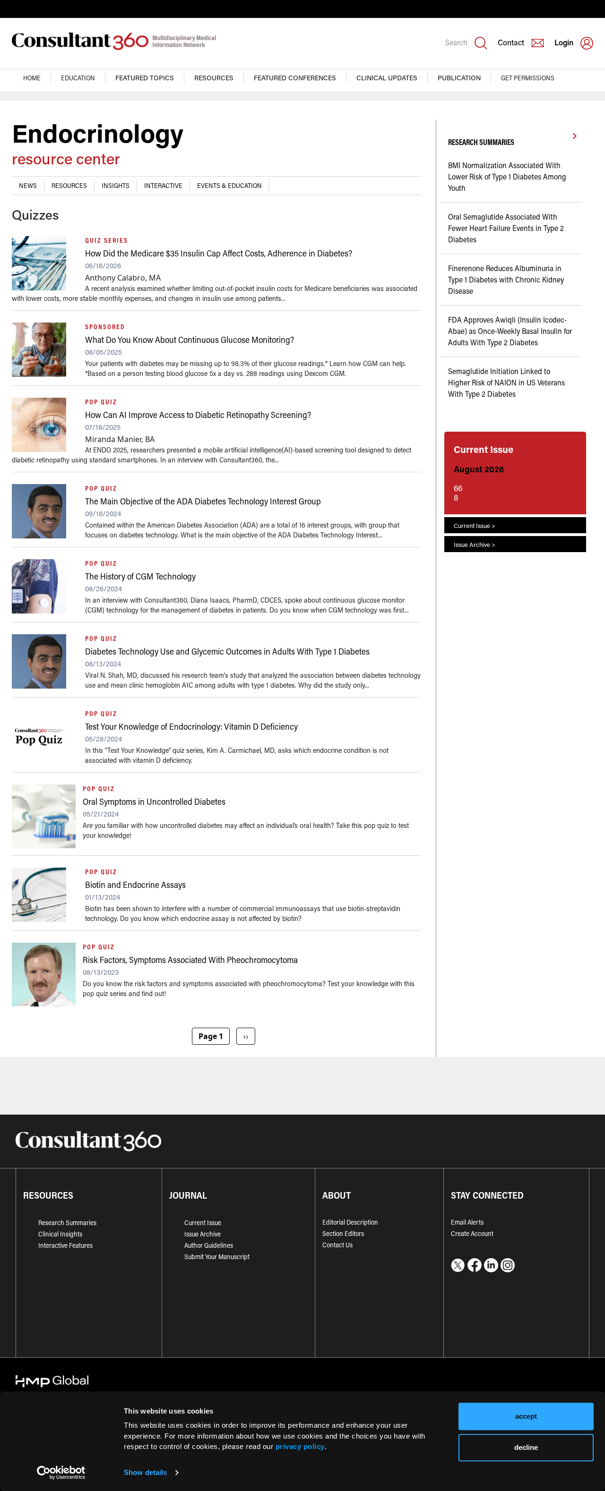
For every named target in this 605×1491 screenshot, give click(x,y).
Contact (511, 42)
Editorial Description (350, 1222)
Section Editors (343, 1233)
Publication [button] (459, 77)
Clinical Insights (60, 1233)
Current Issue (202, 1222)
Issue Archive (202, 1233)
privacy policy (300, 1446)
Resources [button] (213, 77)
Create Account (472, 1233)
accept (526, 1416)
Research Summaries (67, 1222)
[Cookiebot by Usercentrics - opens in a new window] (61, 1472)
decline (526, 1447)
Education (78, 77)
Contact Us (337, 1244)
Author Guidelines (208, 1245)
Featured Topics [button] (144, 77)
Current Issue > (474, 525)
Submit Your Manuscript (217, 1256)
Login (563, 42)
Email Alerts (467, 1222)
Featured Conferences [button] (295, 77)
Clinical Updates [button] (386, 77)
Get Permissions (527, 77)
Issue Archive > (474, 544)
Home (32, 77)
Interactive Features (65, 1245)
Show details (145, 1472)
